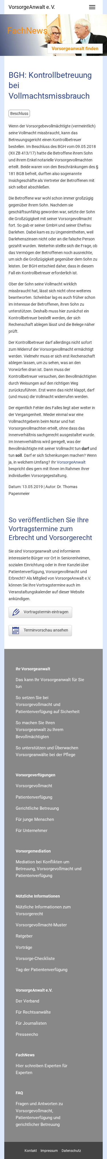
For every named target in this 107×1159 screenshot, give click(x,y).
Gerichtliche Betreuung (37, 808)
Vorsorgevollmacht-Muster (41, 924)
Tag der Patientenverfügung (41, 969)
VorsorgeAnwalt (71, 462)
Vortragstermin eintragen (46, 612)
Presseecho (27, 1034)
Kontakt (31, 1151)
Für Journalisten (31, 1023)
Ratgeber (24, 936)
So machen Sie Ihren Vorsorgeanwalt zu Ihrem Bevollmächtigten (39, 729)
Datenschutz (71, 1151)
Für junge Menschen (35, 819)
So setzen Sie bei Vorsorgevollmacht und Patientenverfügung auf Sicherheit (48, 704)
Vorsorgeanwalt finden (75, 48)
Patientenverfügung (34, 797)
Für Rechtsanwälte (33, 1012)
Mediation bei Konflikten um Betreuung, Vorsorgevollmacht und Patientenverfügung (48, 868)
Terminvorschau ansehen (46, 630)
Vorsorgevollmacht (34, 785)
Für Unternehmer (31, 830)
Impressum (49, 1151)
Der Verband (27, 1001)
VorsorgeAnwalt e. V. (32, 7)
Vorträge (24, 947)
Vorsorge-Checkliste (35, 958)
